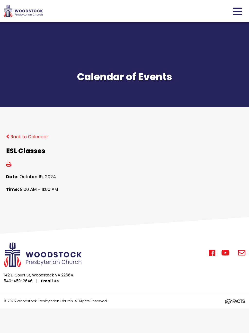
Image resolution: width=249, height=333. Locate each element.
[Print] (8, 165)
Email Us (50, 281)
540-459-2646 (18, 281)
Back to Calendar (28, 137)
